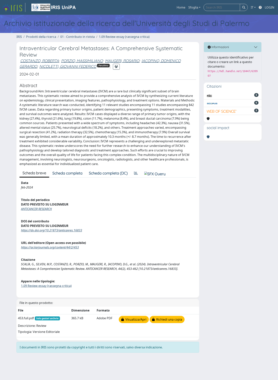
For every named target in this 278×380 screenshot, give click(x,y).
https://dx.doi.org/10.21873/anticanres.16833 (51, 230)
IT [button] (252, 7)
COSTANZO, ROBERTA (39, 60)
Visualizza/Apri (135, 319)
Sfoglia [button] (193, 7)
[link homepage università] (53, 7)
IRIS (19, 37)
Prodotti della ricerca (41, 37)
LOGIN (269, 7)
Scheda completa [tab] (67, 173)
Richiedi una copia (168, 319)
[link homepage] (13, 7)
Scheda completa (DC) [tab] (108, 173)
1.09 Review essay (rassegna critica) (124, 37)
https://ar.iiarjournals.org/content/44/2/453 (50, 247)
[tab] (136, 173)
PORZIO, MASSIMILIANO (82, 60)
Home (181, 7)
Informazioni (220, 47)
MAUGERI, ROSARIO (122, 60)
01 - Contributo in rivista (77, 37)
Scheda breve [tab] (34, 173)
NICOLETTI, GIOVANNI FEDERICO (67, 66)
